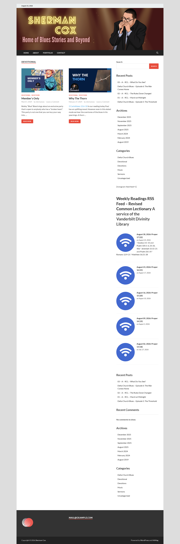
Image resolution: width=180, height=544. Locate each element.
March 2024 (123, 133)
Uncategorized (124, 178)
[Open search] (157, 53)
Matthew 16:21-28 (140, 254)
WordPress (144, 540)
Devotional (25, 95)
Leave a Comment (52, 102)
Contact (61, 53)
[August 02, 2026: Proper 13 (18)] (125, 360)
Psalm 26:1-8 (145, 251)
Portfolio (48, 53)
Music (120, 170)
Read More (26, 120)
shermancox (40, 102)
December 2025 (124, 117)
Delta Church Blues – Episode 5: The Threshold (137, 102)
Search (119, 62)
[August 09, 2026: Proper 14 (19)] (125, 335)
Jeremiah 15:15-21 (149, 248)
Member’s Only (30, 98)
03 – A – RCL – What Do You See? (132, 82)
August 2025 (123, 129)
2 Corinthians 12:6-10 (78, 106)
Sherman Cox (41, 540)
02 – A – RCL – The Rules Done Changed (134, 93)
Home (26, 53)
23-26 (152, 245)
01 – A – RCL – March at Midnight (132, 97)
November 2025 (124, 121)
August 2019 (123, 142)
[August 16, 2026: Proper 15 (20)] (125, 309)
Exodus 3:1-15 (144, 243)
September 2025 (125, 125)
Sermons (121, 174)
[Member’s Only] (42, 80)
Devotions (36, 95)
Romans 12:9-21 (123, 254)
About (36, 53)
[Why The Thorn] (90, 80)
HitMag (155, 540)
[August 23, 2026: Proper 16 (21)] (125, 284)
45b (138, 248)
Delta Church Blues (126, 157)
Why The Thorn (78, 98)
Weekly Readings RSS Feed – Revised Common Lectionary (135, 203)
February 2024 (124, 138)
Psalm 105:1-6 (143, 245)
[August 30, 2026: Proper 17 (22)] (125, 251)
